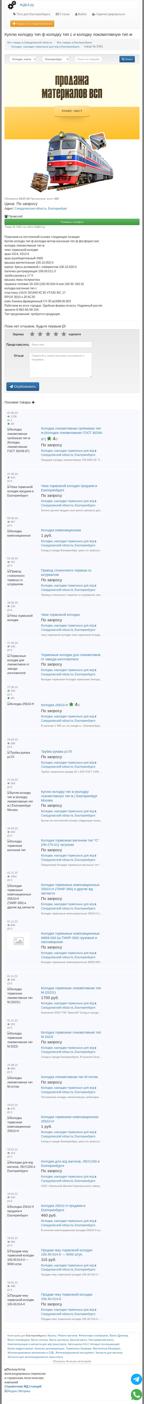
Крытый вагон (78, 1339)
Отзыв (19, 355)
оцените (75, 334)
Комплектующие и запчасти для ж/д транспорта (37, 1344)
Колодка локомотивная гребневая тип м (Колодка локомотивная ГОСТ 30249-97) (72, 434)
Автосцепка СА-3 (78, 1344)
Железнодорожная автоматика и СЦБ (31, 1352)
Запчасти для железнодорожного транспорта (35, 1357)
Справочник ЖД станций (22, 1386)
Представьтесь (16, 344)
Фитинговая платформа (93, 1335)
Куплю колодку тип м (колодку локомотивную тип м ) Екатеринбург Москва (69, 796)
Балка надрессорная (20, 1348)
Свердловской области (57, 454)
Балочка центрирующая (49, 1348)
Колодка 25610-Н (55, 705)
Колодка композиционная (61, 530)
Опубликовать (24, 386)
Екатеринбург (57, 208)
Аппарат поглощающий (104, 1344)
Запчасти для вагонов (108, 1352)
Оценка (18, 334)
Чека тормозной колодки (60, 615)
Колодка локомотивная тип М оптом (69, 1077)
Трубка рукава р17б (56, 751)
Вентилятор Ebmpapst (106, 1348)
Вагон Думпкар (119, 1335)
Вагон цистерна (59, 1339)
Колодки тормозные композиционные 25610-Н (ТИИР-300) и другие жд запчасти (70, 889)
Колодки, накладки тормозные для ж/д (67, 450)
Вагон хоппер (39, 1339)
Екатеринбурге (85, 454)
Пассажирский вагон (101, 1339)
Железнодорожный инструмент (75, 1352)
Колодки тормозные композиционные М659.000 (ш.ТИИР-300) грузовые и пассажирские (70, 938)
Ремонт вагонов (67, 1335)
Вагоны (51, 1335)
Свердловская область (30, 208)
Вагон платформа (19, 1339)
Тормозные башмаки (79, 1348)
